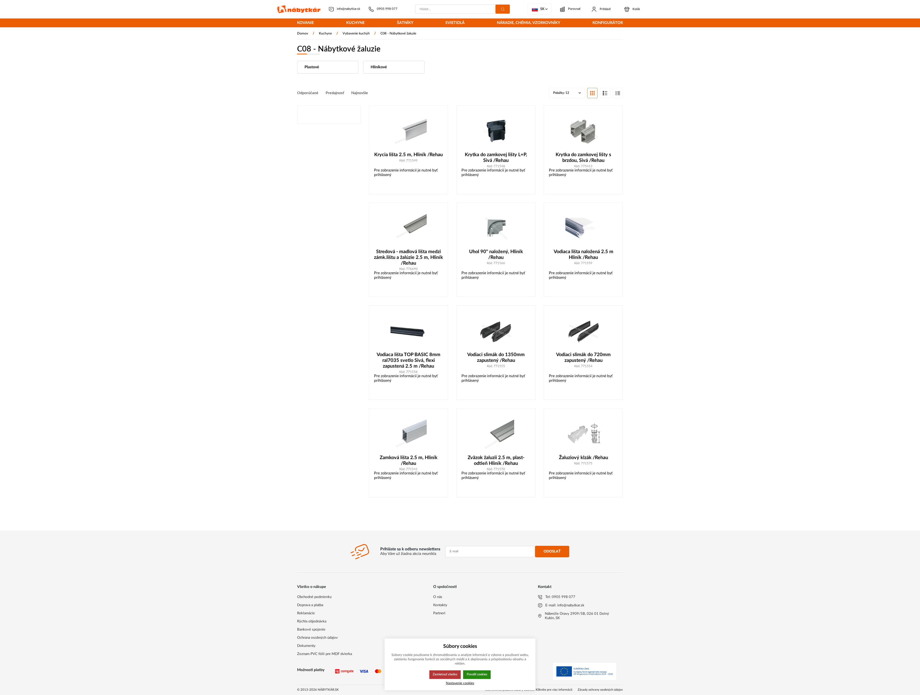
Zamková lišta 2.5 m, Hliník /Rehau (408, 460)
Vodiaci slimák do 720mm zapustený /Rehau (583, 357)
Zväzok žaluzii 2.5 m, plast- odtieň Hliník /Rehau (496, 460)
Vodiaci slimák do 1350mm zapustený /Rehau (496, 357)
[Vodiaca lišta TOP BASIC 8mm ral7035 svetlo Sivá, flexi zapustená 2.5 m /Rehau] (408, 331)
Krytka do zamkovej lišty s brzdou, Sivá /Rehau (583, 157)
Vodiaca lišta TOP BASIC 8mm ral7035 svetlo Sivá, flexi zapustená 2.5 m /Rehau (408, 360)
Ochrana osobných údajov (317, 637)
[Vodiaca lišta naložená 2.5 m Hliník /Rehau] (583, 228)
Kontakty (440, 605)
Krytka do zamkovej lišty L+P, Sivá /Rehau (496, 157)
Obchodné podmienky (314, 597)
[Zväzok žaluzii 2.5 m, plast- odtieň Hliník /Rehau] (495, 434)
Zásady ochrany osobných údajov (600, 689)
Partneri (439, 613)
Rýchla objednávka (311, 621)
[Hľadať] (502, 9)
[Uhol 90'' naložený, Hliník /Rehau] (495, 228)
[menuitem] (305, 23)
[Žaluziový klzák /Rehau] (583, 434)
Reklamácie (306, 613)
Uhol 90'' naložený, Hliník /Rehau (496, 254)
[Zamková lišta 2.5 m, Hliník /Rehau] (408, 434)
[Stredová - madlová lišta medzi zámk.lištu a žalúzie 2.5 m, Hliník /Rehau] (408, 228)
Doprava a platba (310, 605)
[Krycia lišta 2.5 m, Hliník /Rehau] (408, 131)
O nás (437, 597)
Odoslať (552, 551)
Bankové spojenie (311, 629)
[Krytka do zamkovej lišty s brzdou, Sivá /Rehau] (583, 131)
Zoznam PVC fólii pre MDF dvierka (324, 654)
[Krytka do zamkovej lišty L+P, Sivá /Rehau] (495, 131)
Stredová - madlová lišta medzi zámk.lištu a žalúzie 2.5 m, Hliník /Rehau (408, 257)
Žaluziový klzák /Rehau (583, 457)
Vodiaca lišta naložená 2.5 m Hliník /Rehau (583, 254)
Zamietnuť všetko (445, 674)
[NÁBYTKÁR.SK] (298, 9)
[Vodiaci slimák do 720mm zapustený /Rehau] (583, 331)
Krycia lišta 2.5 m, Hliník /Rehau (408, 154)
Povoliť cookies (477, 674)
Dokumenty (306, 646)
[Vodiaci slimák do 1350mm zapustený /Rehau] (495, 331)
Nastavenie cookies (460, 683)
